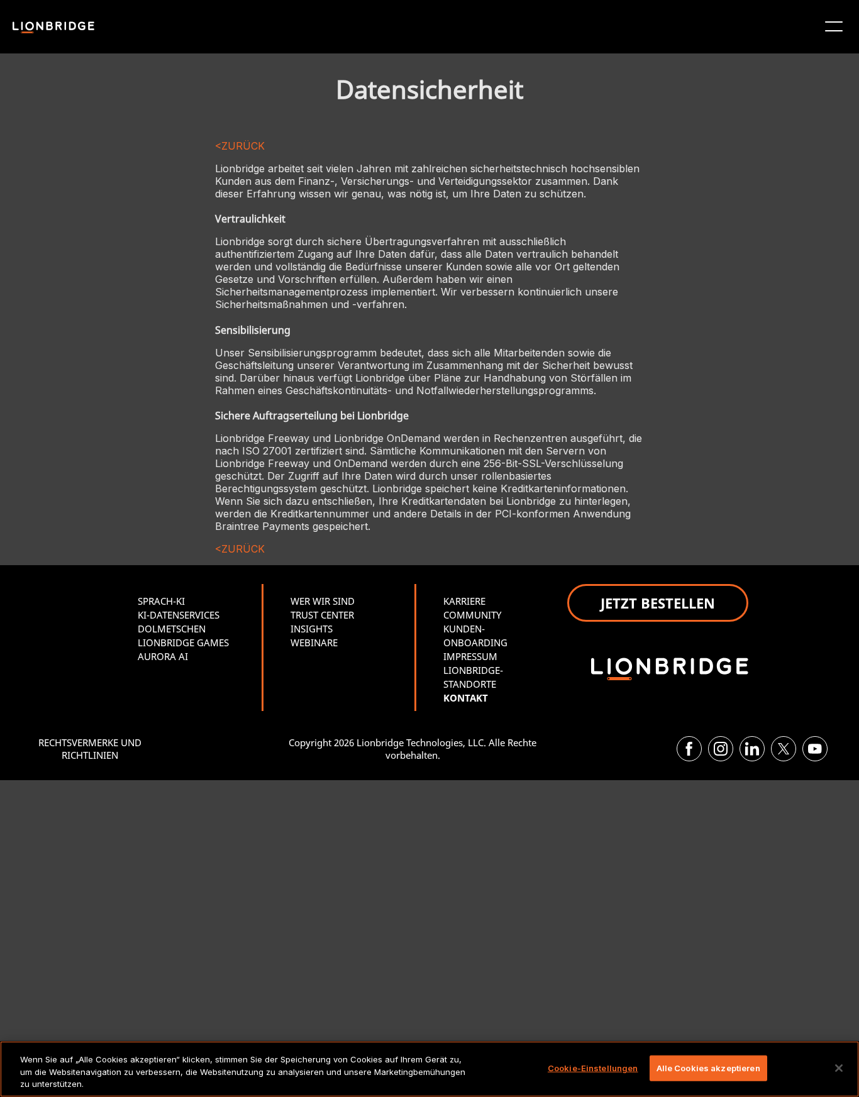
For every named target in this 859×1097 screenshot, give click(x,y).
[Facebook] (689, 748)
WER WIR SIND (323, 601)
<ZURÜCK (240, 146)
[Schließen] (839, 1068)
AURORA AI (163, 656)
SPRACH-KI (161, 601)
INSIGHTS (312, 628)
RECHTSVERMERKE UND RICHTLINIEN (89, 748)
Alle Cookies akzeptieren (708, 1067)
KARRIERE (464, 601)
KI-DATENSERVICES (178, 615)
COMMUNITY (472, 615)
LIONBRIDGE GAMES (183, 642)
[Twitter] (783, 748)
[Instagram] (720, 748)
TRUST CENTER (322, 615)
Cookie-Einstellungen (593, 1067)
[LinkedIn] (752, 748)
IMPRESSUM (470, 656)
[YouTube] (815, 748)
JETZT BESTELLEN (658, 602)
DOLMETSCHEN (172, 628)
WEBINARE (314, 642)
